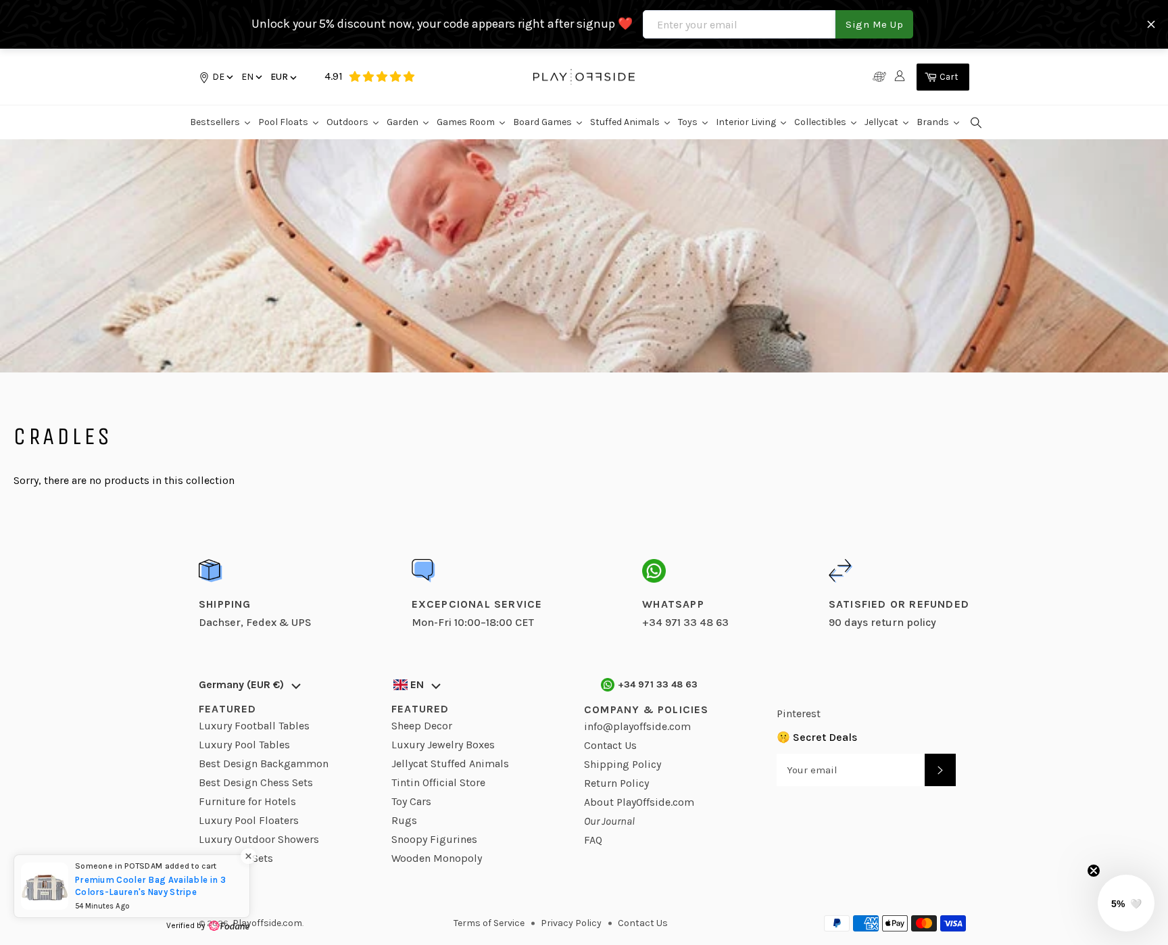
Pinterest (799, 713)
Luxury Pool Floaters (249, 820)
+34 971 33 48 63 (658, 684)
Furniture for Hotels (247, 801)
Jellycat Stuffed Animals (450, 763)
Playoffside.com (267, 923)
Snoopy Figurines (434, 839)
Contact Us (610, 745)
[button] (250, 76)
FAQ (593, 839)
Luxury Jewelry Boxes (443, 744)
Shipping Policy (622, 764)
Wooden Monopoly (436, 858)
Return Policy (616, 783)
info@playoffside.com (637, 726)
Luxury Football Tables (254, 725)
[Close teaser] (1093, 870)
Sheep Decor (421, 725)
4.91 (333, 76)
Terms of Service (489, 923)
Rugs (404, 820)
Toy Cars (411, 801)
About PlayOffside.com (639, 802)
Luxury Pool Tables (244, 744)
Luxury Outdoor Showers (259, 839)
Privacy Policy (571, 923)
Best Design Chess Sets (256, 782)
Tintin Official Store (438, 782)
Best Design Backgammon (263, 763)
